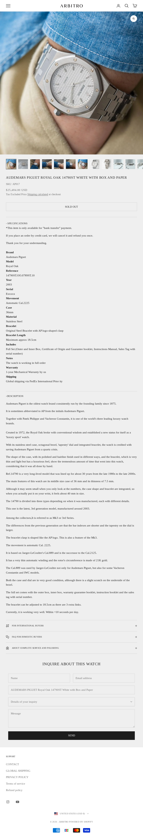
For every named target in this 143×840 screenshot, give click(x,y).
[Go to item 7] (82, 164)
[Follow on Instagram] (8, 802)
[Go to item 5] (59, 164)
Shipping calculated (37, 194)
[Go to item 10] (118, 164)
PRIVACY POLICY (17, 777)
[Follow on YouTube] (17, 802)
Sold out (71, 206)
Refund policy (14, 790)
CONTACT (12, 764)
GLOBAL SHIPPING (18, 770)
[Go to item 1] (11, 164)
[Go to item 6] (71, 164)
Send (71, 735)
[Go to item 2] (23, 164)
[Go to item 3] (35, 164)
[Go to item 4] (47, 164)
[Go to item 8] (94, 164)
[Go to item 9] (106, 164)
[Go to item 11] (130, 164)
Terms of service (15, 783)
